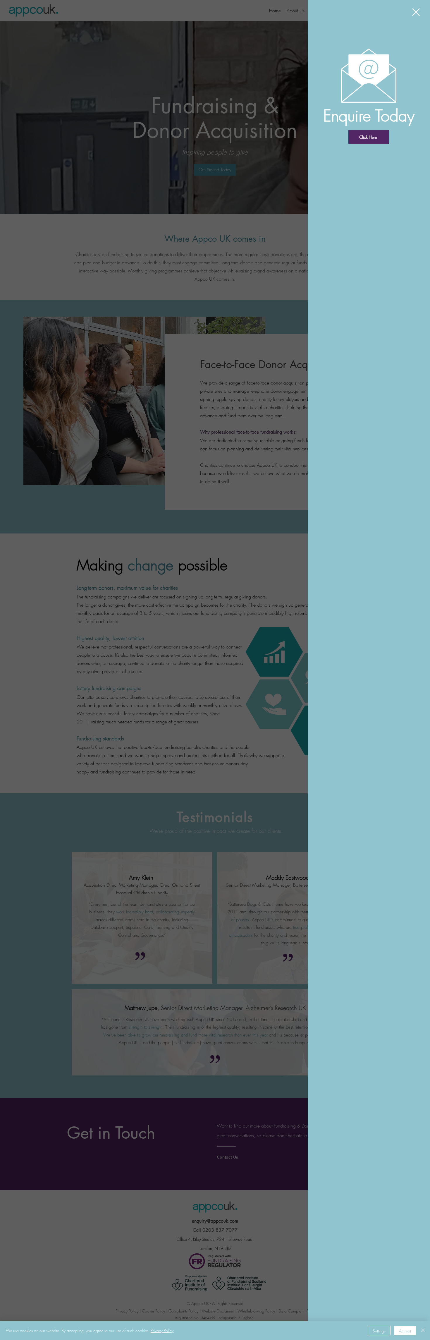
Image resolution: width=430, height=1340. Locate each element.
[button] (416, 12)
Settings (379, 1331)
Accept (405, 1331)
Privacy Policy (162, 1330)
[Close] (422, 1330)
